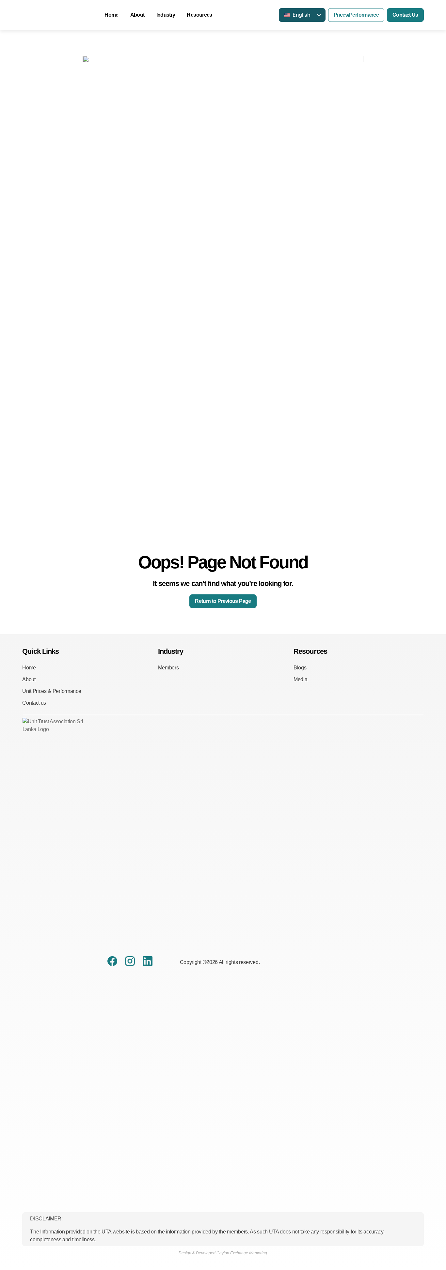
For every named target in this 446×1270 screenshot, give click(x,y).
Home (111, 15)
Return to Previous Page (223, 601)
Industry (165, 15)
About (137, 15)
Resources (199, 15)
